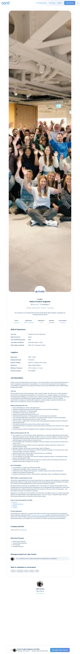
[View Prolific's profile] (40, 291)
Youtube (15, 507)
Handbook (23, 530)
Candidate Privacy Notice (38, 515)
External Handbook (18, 504)
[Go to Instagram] (49, 304)
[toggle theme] (78, 3)
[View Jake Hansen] (15, 650)
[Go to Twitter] (45, 304)
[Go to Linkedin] (43, 304)
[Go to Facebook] (47, 304)
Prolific (40, 299)
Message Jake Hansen (60, 650)
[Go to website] (41, 304)
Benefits (15, 502)
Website (15, 505)
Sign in (60, 3)
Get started (70, 3)
